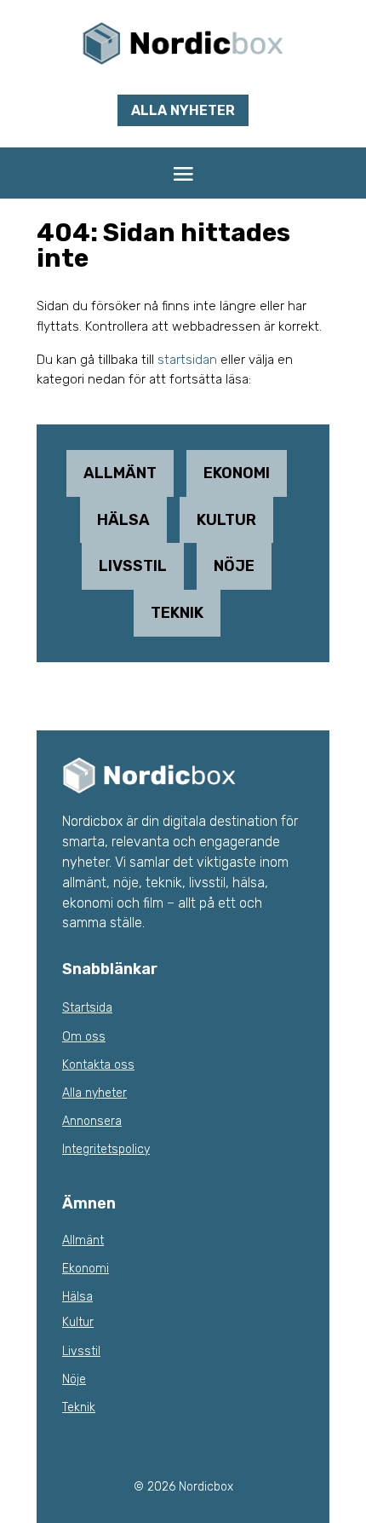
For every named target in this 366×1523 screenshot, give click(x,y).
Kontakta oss (98, 1065)
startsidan (187, 359)
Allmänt (120, 473)
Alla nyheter (183, 110)
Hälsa (123, 520)
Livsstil (133, 566)
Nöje (234, 566)
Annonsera (92, 1121)
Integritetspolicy (106, 1149)
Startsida (87, 1008)
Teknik (177, 612)
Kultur (226, 520)
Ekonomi (236, 473)
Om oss (84, 1037)
